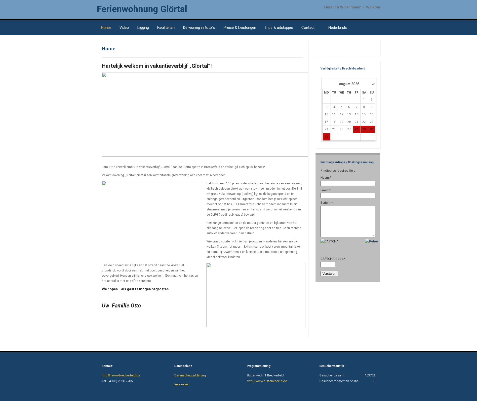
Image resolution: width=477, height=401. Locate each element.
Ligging (143, 27)
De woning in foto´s (199, 27)
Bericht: (326, 202)
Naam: (325, 177)
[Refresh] (372, 241)
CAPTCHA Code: (332, 259)
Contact (308, 27)
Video (124, 27)
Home (106, 27)
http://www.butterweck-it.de (267, 381)
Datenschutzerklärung (190, 375)
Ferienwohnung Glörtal (142, 9)
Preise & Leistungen (240, 27)
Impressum (182, 384)
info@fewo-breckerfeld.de (121, 375)
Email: (325, 190)
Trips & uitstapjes (279, 27)
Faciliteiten (166, 27)
